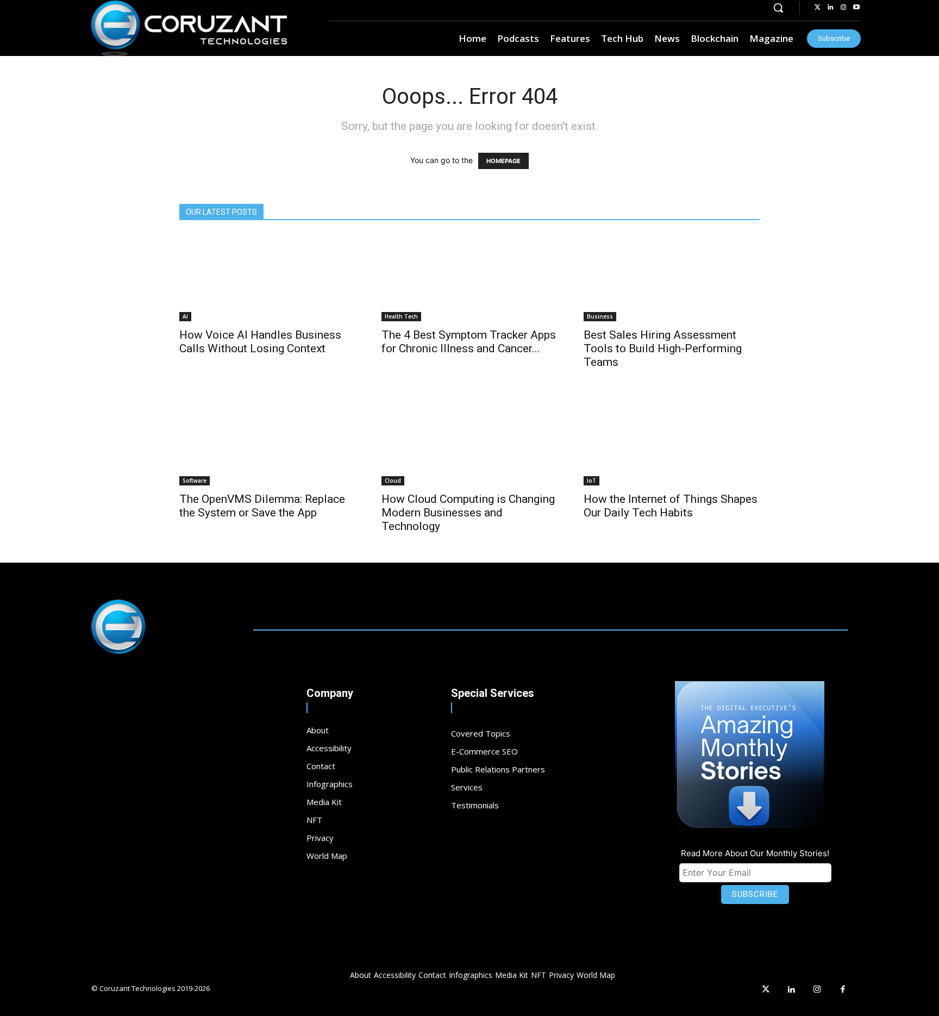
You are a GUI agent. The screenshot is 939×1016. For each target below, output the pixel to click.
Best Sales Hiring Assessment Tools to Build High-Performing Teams (663, 348)
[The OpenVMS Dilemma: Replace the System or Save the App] (267, 441)
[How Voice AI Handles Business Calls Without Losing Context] (267, 277)
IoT (591, 480)
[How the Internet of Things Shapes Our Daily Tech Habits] (672, 441)
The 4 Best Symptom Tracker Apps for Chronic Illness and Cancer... (468, 341)
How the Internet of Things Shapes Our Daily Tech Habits (671, 506)
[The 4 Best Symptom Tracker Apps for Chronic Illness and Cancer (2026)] (469, 277)
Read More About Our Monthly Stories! (755, 853)
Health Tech (401, 316)
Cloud (393, 480)
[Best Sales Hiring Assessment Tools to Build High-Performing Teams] (672, 277)
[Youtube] (856, 7)
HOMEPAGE (503, 161)
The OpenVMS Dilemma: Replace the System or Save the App (262, 506)
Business (600, 316)
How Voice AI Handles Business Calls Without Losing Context (260, 341)
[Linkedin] (830, 7)
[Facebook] (843, 990)
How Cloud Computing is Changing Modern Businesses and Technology (468, 513)
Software (194, 480)
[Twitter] (817, 7)
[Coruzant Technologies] (189, 28)
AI (185, 316)
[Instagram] (843, 7)
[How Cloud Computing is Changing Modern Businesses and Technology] (469, 441)
